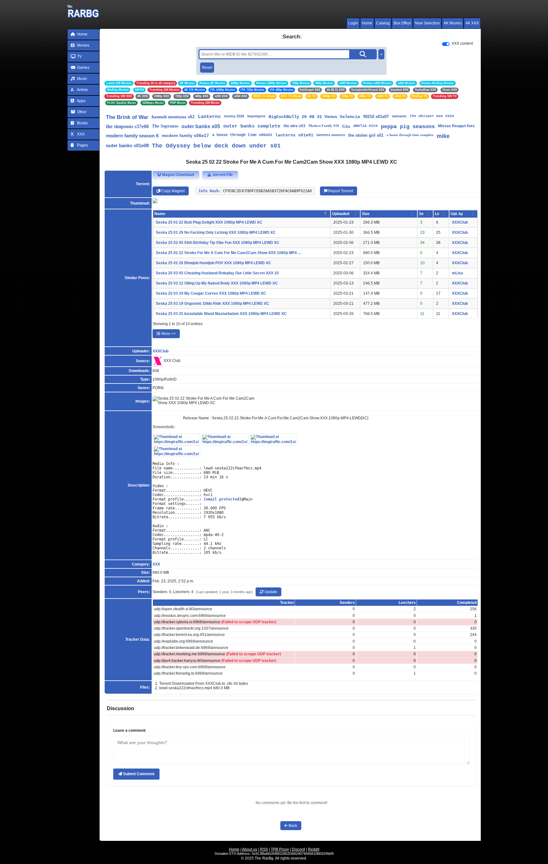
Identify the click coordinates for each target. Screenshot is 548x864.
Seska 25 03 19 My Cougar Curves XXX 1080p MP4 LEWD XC (211, 293)
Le (437, 214)
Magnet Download (177, 175)
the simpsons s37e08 (127, 126)
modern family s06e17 (185, 135)
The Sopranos (165, 126)
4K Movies (453, 23)
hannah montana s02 (173, 116)
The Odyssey (171, 146)
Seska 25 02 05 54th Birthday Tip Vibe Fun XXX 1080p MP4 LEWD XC (217, 242)
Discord (298, 849)
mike (443, 136)
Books (82, 123)
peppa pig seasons (408, 127)
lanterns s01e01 (294, 135)
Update (270, 592)
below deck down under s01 (237, 146)
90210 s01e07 (376, 116)
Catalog (383, 23)
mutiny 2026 (234, 116)
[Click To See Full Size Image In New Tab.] (176, 439)
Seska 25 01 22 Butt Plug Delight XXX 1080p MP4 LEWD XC (209, 222)
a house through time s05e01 (242, 135)
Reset (207, 67)
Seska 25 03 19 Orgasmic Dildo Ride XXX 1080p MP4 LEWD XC (212, 303)
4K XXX (472, 23)
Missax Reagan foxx (456, 126)
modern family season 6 (132, 135)
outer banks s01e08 (127, 145)
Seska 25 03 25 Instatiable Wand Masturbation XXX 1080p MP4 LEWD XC (221, 313)
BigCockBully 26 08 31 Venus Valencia (314, 116)
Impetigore (256, 116)
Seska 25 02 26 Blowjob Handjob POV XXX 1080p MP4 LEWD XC (213, 263)
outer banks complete (251, 126)
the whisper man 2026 (432, 116)
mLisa (457, 273)
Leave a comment (129, 730)
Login (353, 23)
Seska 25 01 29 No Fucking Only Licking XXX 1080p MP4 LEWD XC (216, 232)
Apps (81, 101)
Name (159, 214)
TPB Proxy (280, 849)
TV (79, 56)
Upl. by (457, 214)
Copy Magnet (172, 191)
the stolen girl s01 (365, 135)
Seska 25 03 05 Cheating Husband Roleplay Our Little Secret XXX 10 (217, 273)
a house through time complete (410, 135)
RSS (264, 849)
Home (367, 23)
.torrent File (222, 175)
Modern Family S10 (324, 126)
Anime (82, 90)
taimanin (399, 116)
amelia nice (365, 126)
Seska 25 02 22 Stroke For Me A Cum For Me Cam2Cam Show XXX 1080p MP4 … (229, 253)
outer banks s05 (200, 126)
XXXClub (460, 222)
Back (292, 825)
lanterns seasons (330, 135)
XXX (80, 134)
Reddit (313, 849)
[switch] (446, 44)
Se (421, 214)
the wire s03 (294, 126)
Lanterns (209, 117)
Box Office (402, 23)
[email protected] (222, 499)
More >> (168, 333)
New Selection (427, 23)
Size (365, 214)
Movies (82, 45)
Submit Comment (138, 774)
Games (82, 67)
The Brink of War (127, 117)
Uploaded (340, 214)
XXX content (462, 43)
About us (249, 849)
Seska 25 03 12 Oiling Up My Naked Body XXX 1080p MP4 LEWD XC (217, 283)
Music (81, 78)
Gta (346, 126)
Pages (82, 145)
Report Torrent (340, 191)
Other (81, 112)
